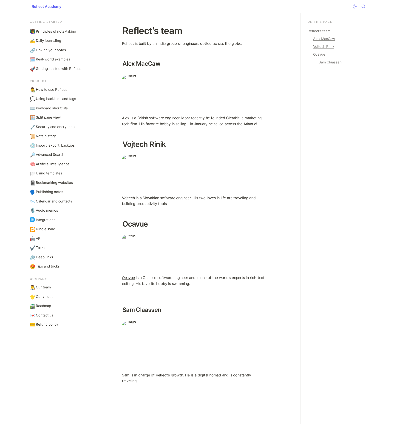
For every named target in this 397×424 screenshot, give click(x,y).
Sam (125, 375)
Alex (125, 118)
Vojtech (128, 198)
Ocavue (128, 277)
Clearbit (232, 118)
